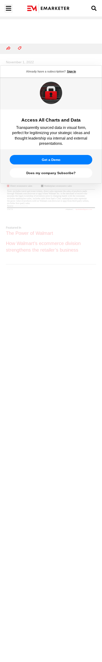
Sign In (71, 71)
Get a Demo (51, 160)
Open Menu (8, 8)
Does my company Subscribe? (51, 173)
